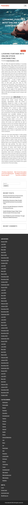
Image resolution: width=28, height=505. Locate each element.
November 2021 (5, 365)
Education (4, 413)
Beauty (4, 407)
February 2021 (4, 384)
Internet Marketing (6, 437)
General (4, 429)
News (3, 442)
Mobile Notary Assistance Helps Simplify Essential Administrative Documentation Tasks (12, 202)
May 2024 (3, 295)
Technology (5, 464)
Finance (23, 50)
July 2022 (3, 344)
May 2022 (3, 349)
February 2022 (4, 357)
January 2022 (4, 360)
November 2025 (5, 260)
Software (4, 459)
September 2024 (5, 284)
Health (4, 432)
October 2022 (4, 336)
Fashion (4, 418)
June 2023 (3, 319)
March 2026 (4, 255)
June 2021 (3, 376)
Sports (4, 461)
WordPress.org (4, 495)
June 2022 (3, 346)
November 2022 (5, 333)
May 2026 (3, 249)
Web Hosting (5, 477)
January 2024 (4, 306)
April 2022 (3, 352)
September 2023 (5, 314)
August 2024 (4, 287)
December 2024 (5, 276)
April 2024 (3, 298)
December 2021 (5, 363)
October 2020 (4, 395)
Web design (5, 472)
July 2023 (3, 317)
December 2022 (5, 330)
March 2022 (4, 354)
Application (5, 402)
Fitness (4, 424)
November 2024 (5, 279)
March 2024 (4, 301)
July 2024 (3, 290)
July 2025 (3, 265)
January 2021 (4, 387)
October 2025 (4, 263)
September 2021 (5, 368)
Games (4, 426)
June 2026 (3, 247)
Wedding (4, 480)
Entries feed (4, 490)
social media (5, 456)
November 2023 (5, 311)
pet (3, 445)
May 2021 (3, 379)
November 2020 (5, 392)
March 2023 (4, 325)
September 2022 (5, 338)
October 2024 (4, 282)
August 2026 (4, 241)
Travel (3, 467)
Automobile (5, 405)
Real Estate (5, 448)
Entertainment (5, 416)
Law (3, 440)
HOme (3, 434)
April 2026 (3, 252)
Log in (2, 487)
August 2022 (4, 341)
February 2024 (4, 303)
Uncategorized (5, 469)
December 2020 (5, 389)
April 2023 (3, 322)
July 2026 (3, 244)
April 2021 (3, 381)
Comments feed (5, 493)
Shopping (4, 453)
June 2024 (3, 292)
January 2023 (4, 327)
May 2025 (3, 271)
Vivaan (8, 60)
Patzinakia (5, 6)
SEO (3, 451)
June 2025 (3, 268)
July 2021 (3, 373)
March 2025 (4, 274)
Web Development (6, 475)
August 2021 (4, 371)
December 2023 (5, 309)
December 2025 (5, 257)
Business (4, 410)
